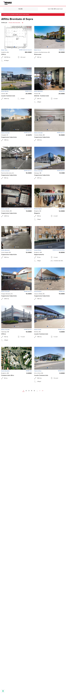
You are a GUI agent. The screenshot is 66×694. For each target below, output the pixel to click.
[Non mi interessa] (30, 27)
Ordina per (4, 22)
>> (42, 390)
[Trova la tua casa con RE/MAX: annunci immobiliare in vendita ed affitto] (7, 3)
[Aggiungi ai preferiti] (27, 27)
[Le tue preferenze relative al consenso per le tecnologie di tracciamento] (3, 691)
